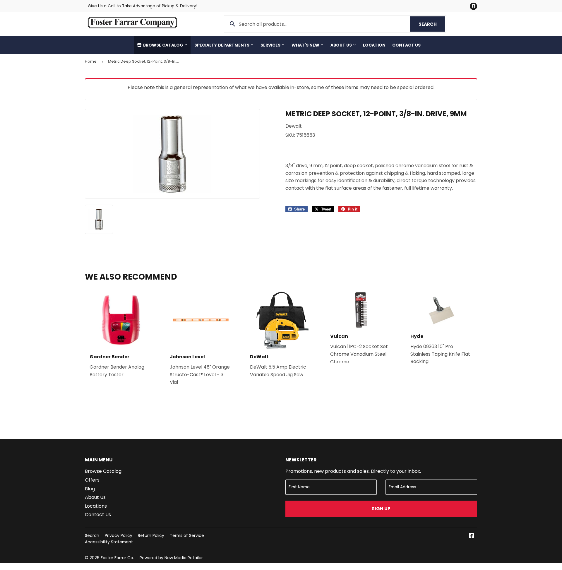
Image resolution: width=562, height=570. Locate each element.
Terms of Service (187, 535)
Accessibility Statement (109, 542)
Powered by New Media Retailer (171, 558)
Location (374, 45)
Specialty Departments (222, 45)
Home (91, 61)
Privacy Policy (118, 535)
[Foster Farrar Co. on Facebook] (471, 536)
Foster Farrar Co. (117, 558)
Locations (96, 506)
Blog (90, 488)
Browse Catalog (163, 45)
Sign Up (381, 509)
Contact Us (406, 45)
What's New (306, 45)
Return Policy (151, 535)
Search (432, 24)
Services (271, 45)
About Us (341, 45)
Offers (92, 480)
